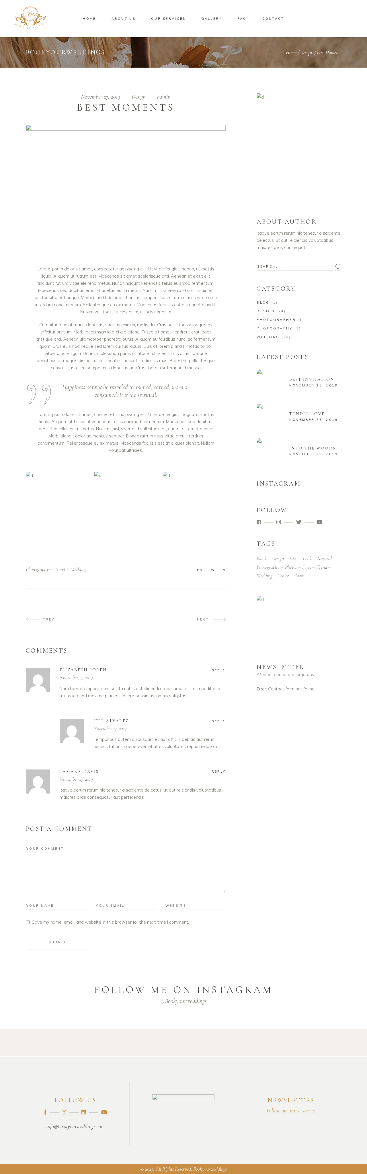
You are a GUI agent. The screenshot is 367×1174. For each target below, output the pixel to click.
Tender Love (307, 413)
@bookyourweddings (183, 1001)
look (307, 558)
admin (164, 96)
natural (324, 558)
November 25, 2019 (313, 385)
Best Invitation (311, 379)
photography (37, 569)
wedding (79, 569)
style (306, 567)
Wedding (268, 337)
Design (306, 52)
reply (219, 670)
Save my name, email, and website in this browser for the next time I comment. (110, 922)
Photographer (276, 320)
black (262, 558)
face (293, 558)
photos (291, 567)
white (283, 575)
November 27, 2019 (101, 96)
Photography (274, 328)
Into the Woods (312, 448)
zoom (299, 575)
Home (291, 52)
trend (59, 569)
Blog (263, 303)
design (278, 558)
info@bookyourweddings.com (75, 1126)
